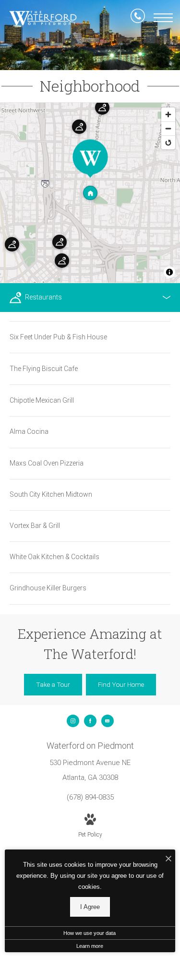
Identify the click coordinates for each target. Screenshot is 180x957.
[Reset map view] (168, 142)
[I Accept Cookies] (168, 859)
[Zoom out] (168, 128)
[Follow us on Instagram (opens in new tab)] (73, 721)
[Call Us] (138, 18)
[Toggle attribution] (169, 272)
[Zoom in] (168, 114)
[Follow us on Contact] (107, 721)
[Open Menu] (163, 17)
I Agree (90, 906)
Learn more (89, 946)
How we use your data (89, 933)
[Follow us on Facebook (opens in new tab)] (90, 721)
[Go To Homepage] (43, 18)
